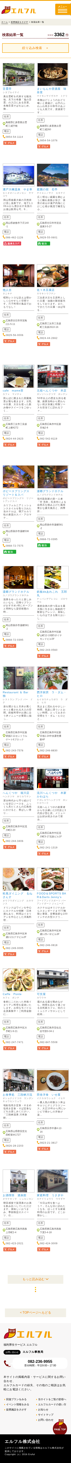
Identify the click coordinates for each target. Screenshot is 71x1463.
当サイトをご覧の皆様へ (52, 1399)
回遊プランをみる (16, 1399)
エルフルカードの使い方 (52, 1404)
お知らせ (43, 1409)
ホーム (4, 22)
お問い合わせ (45, 1419)
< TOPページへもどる (35, 1312)
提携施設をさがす (19, 22)
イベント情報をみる (17, 1404)
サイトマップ (45, 1414)
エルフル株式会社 (22, 1441)
